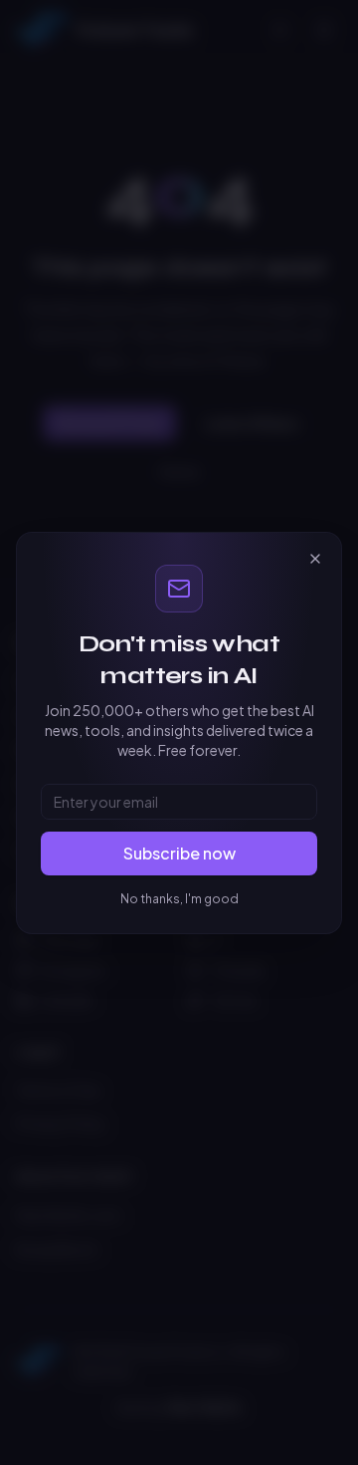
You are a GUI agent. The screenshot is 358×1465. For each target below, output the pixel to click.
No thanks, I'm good (179, 898)
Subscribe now (179, 853)
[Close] (315, 559)
